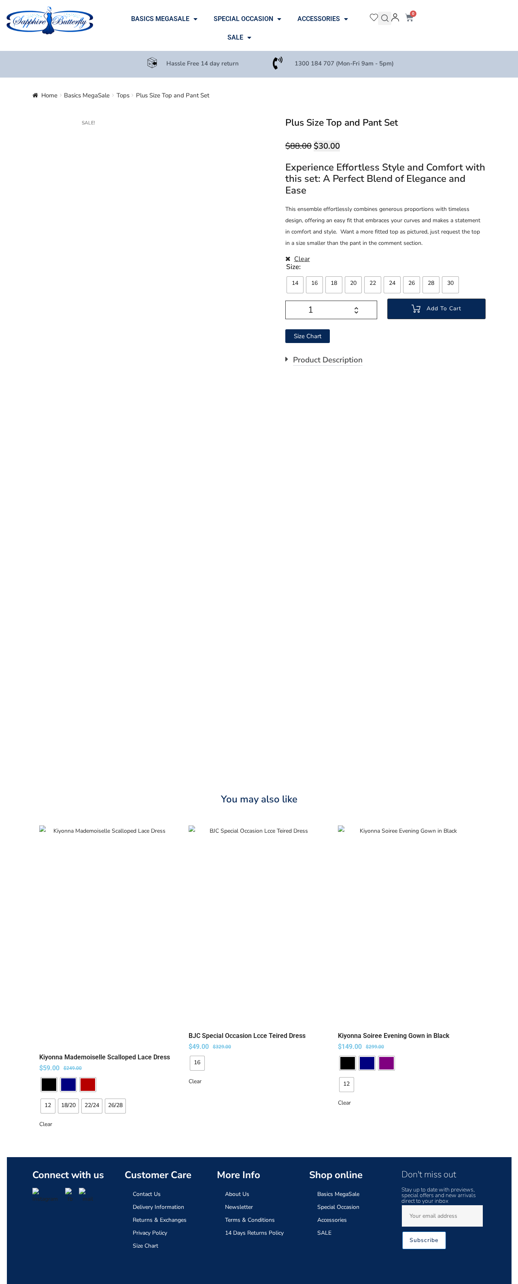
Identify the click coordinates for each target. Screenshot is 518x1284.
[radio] (295, 285)
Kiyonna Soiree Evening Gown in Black (393, 1036)
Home (49, 95)
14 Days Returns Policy (254, 1233)
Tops (123, 95)
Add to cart (444, 308)
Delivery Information (158, 1207)
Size (292, 267)
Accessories (318, 19)
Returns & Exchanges (160, 1220)
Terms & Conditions (250, 1220)
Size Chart (145, 1246)
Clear (302, 259)
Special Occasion (243, 19)
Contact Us (147, 1194)
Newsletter (239, 1207)
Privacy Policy (150, 1233)
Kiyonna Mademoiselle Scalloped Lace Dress (104, 1057)
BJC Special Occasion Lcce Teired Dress (247, 1036)
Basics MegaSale (160, 19)
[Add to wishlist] (163, 835)
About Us (237, 1194)
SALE (235, 37)
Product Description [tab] (328, 360)
